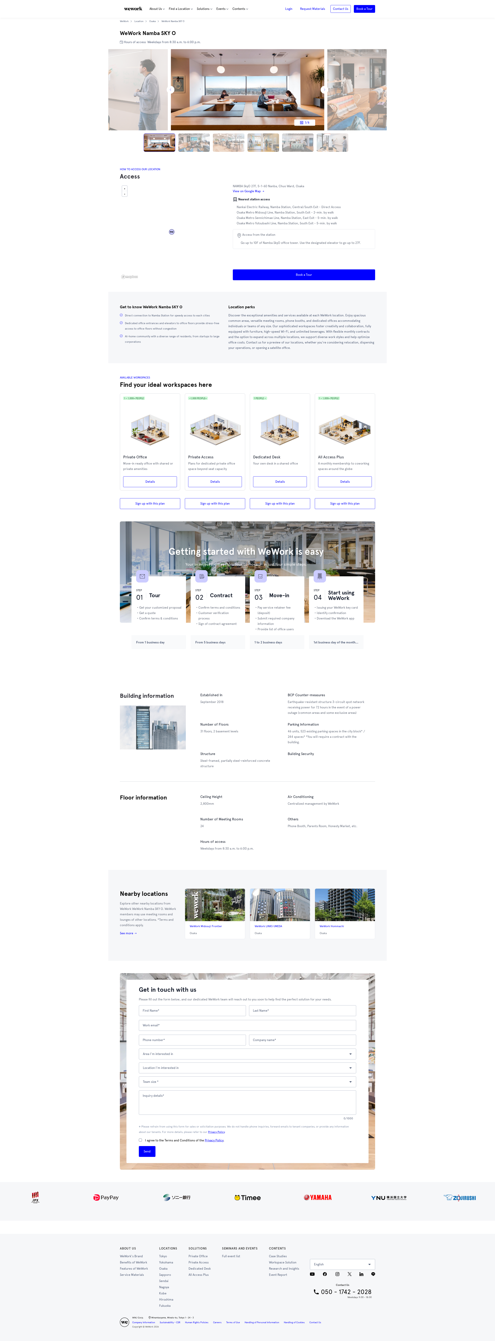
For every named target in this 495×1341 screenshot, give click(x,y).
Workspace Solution (282, 1262)
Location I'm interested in (161, 1068)
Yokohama (166, 1262)
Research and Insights (284, 1268)
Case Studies (278, 1256)
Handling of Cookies (294, 1322)
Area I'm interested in (158, 1054)
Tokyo (163, 1256)
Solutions (198, 1248)
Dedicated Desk (200, 1268)
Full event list (231, 1256)
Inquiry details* (153, 1096)
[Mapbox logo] (129, 277)
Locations (168, 1248)
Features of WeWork (134, 1268)
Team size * (151, 1082)
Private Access (199, 1262)
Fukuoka (165, 1306)
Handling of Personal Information (262, 1322)
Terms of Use (233, 1322)
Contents (277, 1248)
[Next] (324, 90)
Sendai (163, 1281)
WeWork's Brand (131, 1256)
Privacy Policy (216, 1131)
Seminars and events (240, 1248)
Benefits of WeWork (133, 1262)
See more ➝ (128, 933)
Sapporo (165, 1275)
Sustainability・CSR (170, 1322)
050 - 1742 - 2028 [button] (346, 1292)
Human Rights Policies (196, 1322)
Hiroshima (166, 1299)
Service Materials (132, 1275)
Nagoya (164, 1287)
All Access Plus (199, 1275)
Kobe (162, 1293)
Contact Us (315, 1322)
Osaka (163, 1268)
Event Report (278, 1275)
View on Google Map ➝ (248, 191)
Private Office (198, 1256)
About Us (128, 1248)
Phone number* (154, 1040)
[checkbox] (140, 1140)
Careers (217, 1322)
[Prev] (170, 90)
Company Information (143, 1322)
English (319, 1264)
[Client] (247, 1197)
